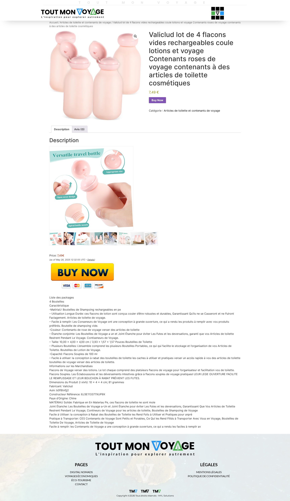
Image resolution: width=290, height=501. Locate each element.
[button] (135, 36)
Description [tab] (61, 129)
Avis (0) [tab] (79, 129)
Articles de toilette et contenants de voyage (85, 22)
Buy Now (157, 100)
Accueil (53, 22)
